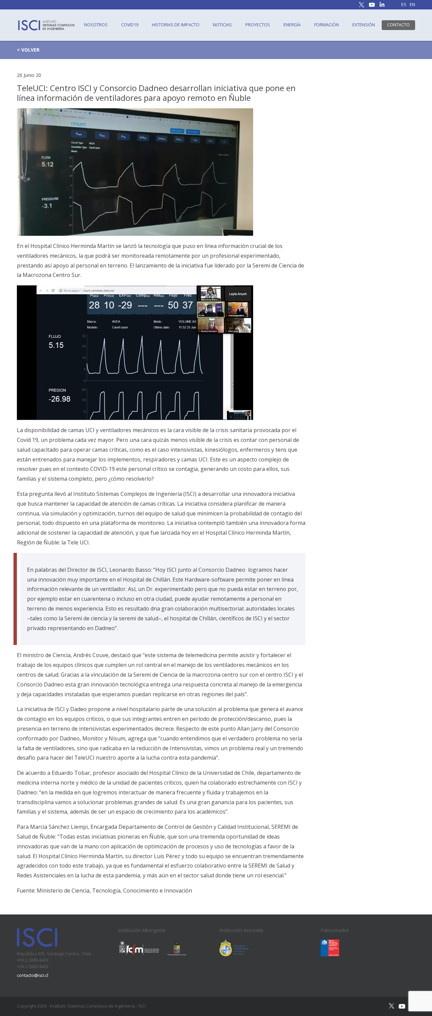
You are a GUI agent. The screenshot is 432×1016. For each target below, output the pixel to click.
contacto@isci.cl (32, 975)
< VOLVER (28, 50)
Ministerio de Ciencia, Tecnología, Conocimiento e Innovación (114, 890)
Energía (292, 25)
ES (403, 5)
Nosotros (96, 25)
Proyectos (257, 25)
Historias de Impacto (175, 25)
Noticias (222, 25)
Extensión (363, 25)
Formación (326, 25)
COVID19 (129, 25)
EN (412, 5)
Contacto (398, 25)
